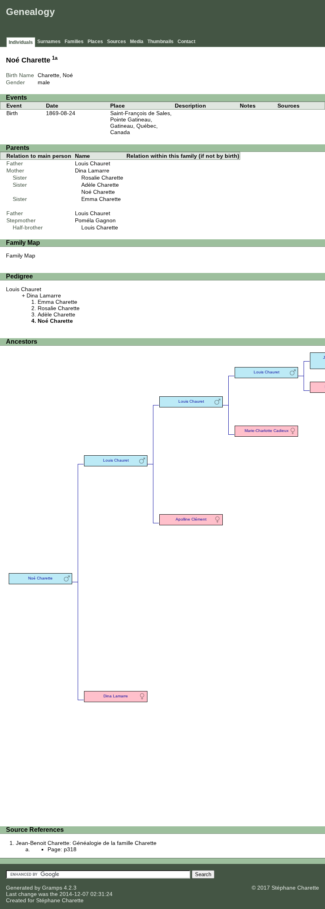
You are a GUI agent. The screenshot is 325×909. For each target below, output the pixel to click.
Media (136, 41)
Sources (116, 41)
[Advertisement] (178, 20)
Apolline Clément (191, 519)
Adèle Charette (100, 185)
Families (74, 41)
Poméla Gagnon (95, 220)
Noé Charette (98, 192)
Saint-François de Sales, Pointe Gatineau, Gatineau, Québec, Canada (141, 122)
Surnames (49, 41)
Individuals (21, 42)
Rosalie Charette (102, 177)
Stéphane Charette (60, 900)
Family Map (20, 255)
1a (54, 58)
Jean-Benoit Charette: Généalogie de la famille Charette (86, 843)
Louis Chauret (92, 163)
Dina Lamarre (92, 170)
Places (95, 41)
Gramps (52, 887)
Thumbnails (160, 41)
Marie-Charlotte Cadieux (267, 430)
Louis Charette (99, 227)
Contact (186, 41)
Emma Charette (101, 199)
